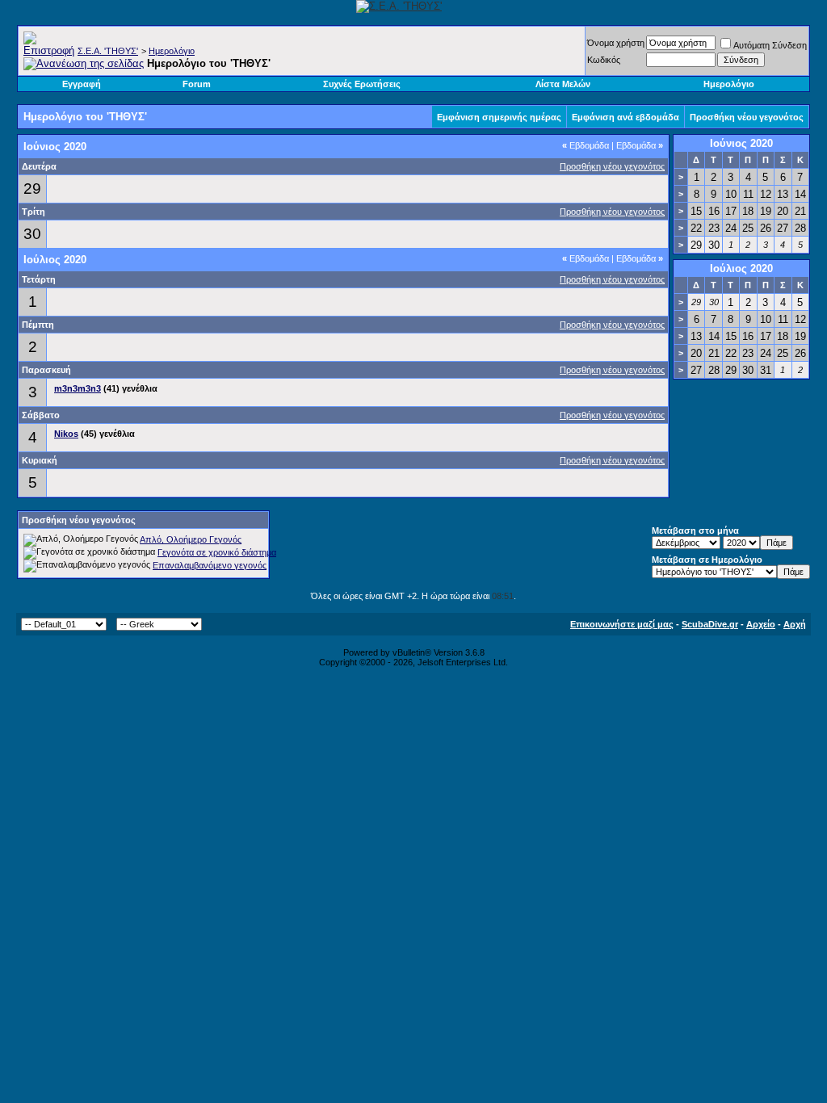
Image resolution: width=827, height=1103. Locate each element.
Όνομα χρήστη (615, 43)
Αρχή (794, 624)
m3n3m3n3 (77, 388)
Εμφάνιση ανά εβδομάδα (625, 117)
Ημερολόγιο (172, 51)
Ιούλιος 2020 (741, 268)
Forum (197, 84)
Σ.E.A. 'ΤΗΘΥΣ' (108, 51)
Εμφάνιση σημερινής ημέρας (499, 117)
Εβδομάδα (585, 145)
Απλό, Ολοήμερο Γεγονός (190, 539)
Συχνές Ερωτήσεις (362, 84)
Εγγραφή (81, 84)
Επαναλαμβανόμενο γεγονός (210, 565)
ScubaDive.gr (710, 624)
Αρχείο (760, 624)
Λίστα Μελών (562, 84)
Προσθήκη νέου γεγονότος (747, 117)
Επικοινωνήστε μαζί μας (622, 624)
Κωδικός (603, 60)
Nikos (66, 433)
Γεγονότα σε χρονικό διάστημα (216, 552)
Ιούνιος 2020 (741, 143)
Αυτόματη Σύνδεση (770, 45)
